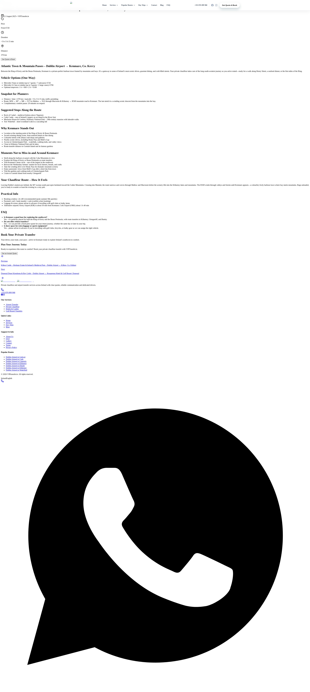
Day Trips (142, 5)
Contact (154, 5)
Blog (161, 5)
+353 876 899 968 (201, 5)
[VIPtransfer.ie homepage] (75, 5)
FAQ (168, 5)
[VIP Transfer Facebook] (212, 5)
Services (113, 5)
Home (104, 5)
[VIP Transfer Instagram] (216, 5)
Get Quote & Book (229, 5)
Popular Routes (127, 5)
